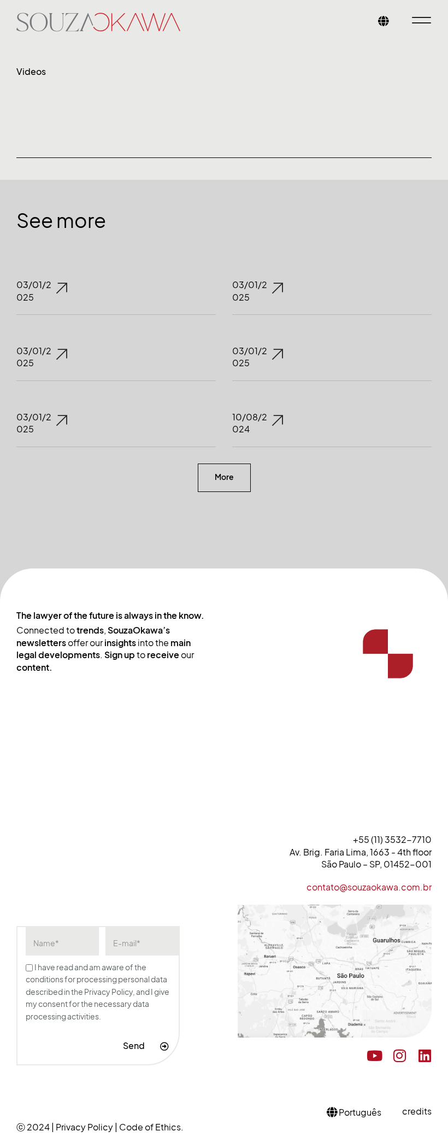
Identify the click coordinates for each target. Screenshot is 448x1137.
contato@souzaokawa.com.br (369, 887)
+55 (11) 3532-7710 (392, 839)
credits (417, 1111)
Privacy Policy (85, 1127)
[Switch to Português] (383, 22)
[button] (224, 478)
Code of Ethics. (151, 1127)
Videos (31, 71)
